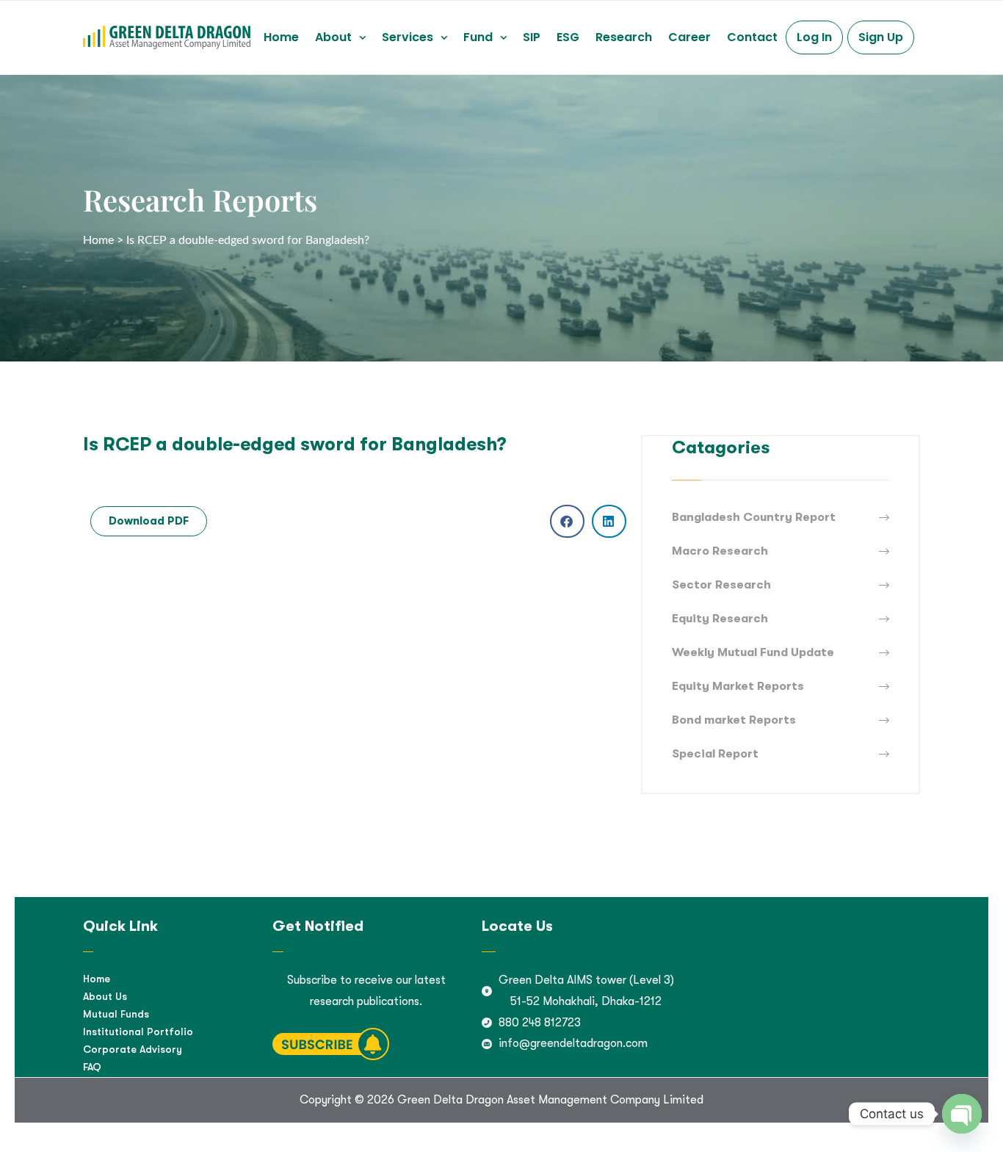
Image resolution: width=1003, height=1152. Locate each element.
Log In (814, 37)
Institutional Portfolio (138, 1031)
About (333, 37)
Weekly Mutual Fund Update (753, 652)
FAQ (92, 1067)
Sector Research (721, 584)
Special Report (715, 753)
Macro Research (720, 551)
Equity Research (720, 618)
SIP (531, 37)
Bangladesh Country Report (754, 517)
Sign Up (880, 37)
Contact (752, 37)
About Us (105, 996)
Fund (478, 37)
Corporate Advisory (132, 1049)
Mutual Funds (116, 1014)
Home (281, 37)
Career (689, 37)
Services (407, 37)
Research (623, 37)
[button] (340, 37)
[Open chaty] (962, 1114)
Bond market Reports (734, 720)
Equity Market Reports (738, 686)
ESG (568, 37)
